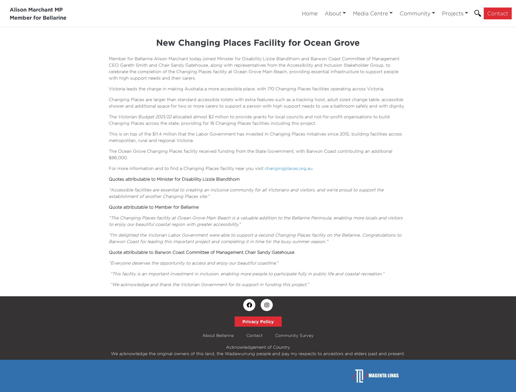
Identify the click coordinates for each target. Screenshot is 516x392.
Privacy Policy (258, 321)
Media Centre (370, 13)
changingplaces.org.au (289, 168)
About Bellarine (218, 335)
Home (310, 13)
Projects (453, 13)
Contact (497, 13)
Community (415, 13)
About (333, 13)
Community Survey (294, 335)
